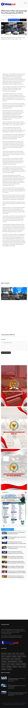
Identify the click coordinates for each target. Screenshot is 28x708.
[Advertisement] (14, 57)
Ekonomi (22, 653)
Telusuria (9, 669)
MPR (8, 664)
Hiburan (19, 656)
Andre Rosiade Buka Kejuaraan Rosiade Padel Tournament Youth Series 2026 (13, 296)
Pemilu (3, 666)
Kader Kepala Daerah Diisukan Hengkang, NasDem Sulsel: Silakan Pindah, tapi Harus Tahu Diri (15, 553)
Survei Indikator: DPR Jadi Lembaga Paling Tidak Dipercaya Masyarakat (16, 567)
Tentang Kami (16, 704)
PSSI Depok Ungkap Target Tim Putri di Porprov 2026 (16, 538)
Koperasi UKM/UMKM (12, 661)
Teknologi (4, 669)
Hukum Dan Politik (5, 658)
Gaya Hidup (8, 656)
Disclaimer (11, 704)
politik (20, 666)
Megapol (3, 664)
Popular (7, 529)
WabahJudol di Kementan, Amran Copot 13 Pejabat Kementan (17, 547)
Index (12, 658)
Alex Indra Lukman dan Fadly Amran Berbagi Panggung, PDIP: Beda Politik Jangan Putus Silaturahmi (16, 563)
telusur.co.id (5, 74)
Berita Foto (4, 653)
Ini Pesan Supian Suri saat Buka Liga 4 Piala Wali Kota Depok (16, 533)
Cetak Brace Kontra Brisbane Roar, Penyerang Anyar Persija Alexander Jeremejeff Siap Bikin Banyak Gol (16, 577)
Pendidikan (9, 666)
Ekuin (3, 656)
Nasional (12, 664)
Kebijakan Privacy (18, 702)
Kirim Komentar (6, 352)
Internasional (17, 658)
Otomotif (18, 664)
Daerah (9, 653)
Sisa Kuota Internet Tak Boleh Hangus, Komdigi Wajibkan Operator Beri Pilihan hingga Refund (17, 573)
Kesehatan (4, 661)
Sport (24, 666)
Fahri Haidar (12, 15)
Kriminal (20, 661)
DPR (17, 653)
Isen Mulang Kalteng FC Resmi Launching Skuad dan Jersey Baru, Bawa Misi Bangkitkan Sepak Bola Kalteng (17, 543)
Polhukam (15, 666)
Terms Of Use (22, 704)
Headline (14, 656)
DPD (14, 653)
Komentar (3, 339)
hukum (24, 656)
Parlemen (24, 664)
